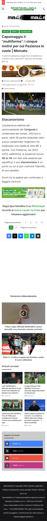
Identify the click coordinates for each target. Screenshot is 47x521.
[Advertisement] (23, 267)
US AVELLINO (15, 26)
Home (5, 26)
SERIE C (15, 31)
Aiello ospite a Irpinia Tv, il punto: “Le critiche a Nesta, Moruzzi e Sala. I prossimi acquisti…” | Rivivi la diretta (34, 418)
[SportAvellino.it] (23, 9)
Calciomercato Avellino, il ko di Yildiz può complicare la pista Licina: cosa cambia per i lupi (12, 418)
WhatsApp (38, 206)
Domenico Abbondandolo (12, 81)
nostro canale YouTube (27, 210)
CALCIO (6, 31)
